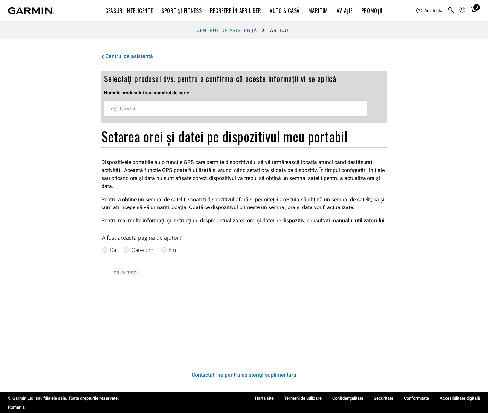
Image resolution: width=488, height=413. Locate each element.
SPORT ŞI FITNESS (181, 11)
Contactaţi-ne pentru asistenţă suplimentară (244, 375)
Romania (16, 407)
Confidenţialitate (347, 398)
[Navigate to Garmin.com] (31, 10)
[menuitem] (429, 10)
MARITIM (318, 11)
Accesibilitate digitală (460, 398)
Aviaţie (345, 11)
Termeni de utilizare (303, 398)
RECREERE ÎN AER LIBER (235, 11)
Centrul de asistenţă (226, 30)
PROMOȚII (372, 11)
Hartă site (264, 398)
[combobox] (235, 108)
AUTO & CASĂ (285, 11)
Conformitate (416, 398)
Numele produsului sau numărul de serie (146, 92)
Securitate (383, 398)
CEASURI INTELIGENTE (129, 11)
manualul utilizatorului (357, 220)
